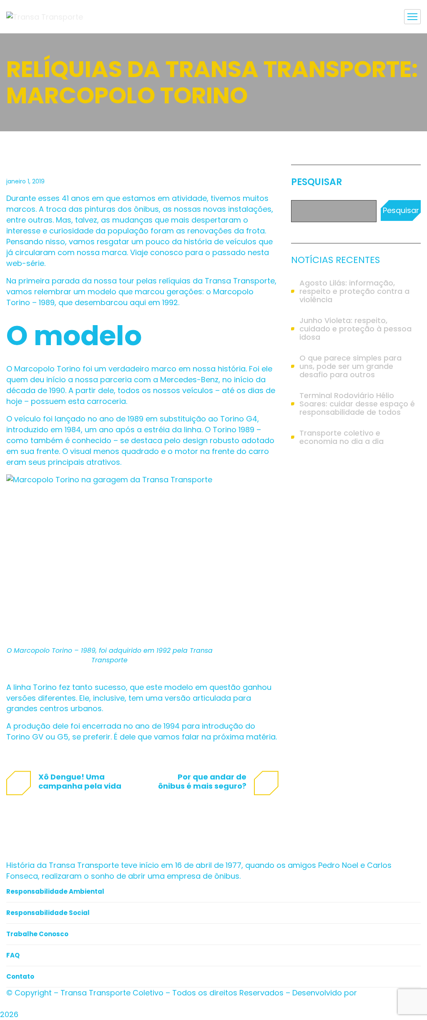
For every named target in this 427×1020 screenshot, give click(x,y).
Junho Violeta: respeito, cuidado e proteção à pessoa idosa (355, 328)
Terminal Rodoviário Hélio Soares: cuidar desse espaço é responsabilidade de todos (357, 403)
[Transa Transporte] (44, 16)
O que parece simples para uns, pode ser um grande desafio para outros (350, 366)
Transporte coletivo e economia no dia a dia (341, 437)
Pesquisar (316, 182)
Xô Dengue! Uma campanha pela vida (79, 781)
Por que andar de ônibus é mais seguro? (202, 781)
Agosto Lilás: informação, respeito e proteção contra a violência (354, 291)
